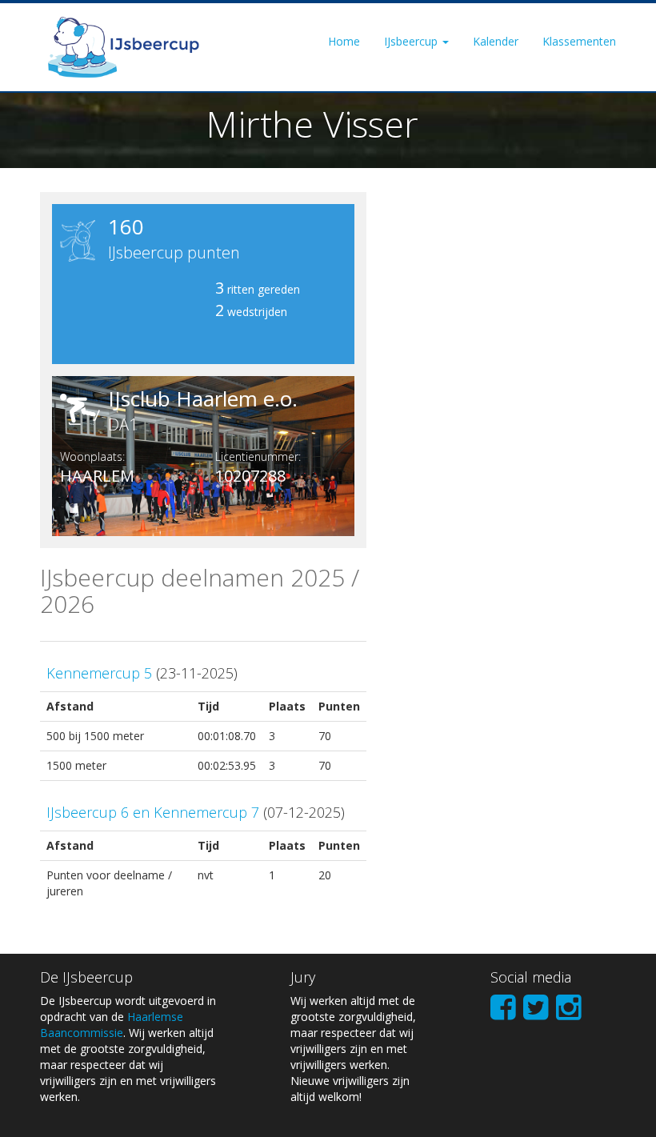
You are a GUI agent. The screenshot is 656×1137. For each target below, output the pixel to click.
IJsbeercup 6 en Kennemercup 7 (152, 812)
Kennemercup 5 (99, 673)
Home (344, 41)
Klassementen (579, 41)
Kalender (495, 41)
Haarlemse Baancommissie (111, 1024)
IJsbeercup (412, 41)
